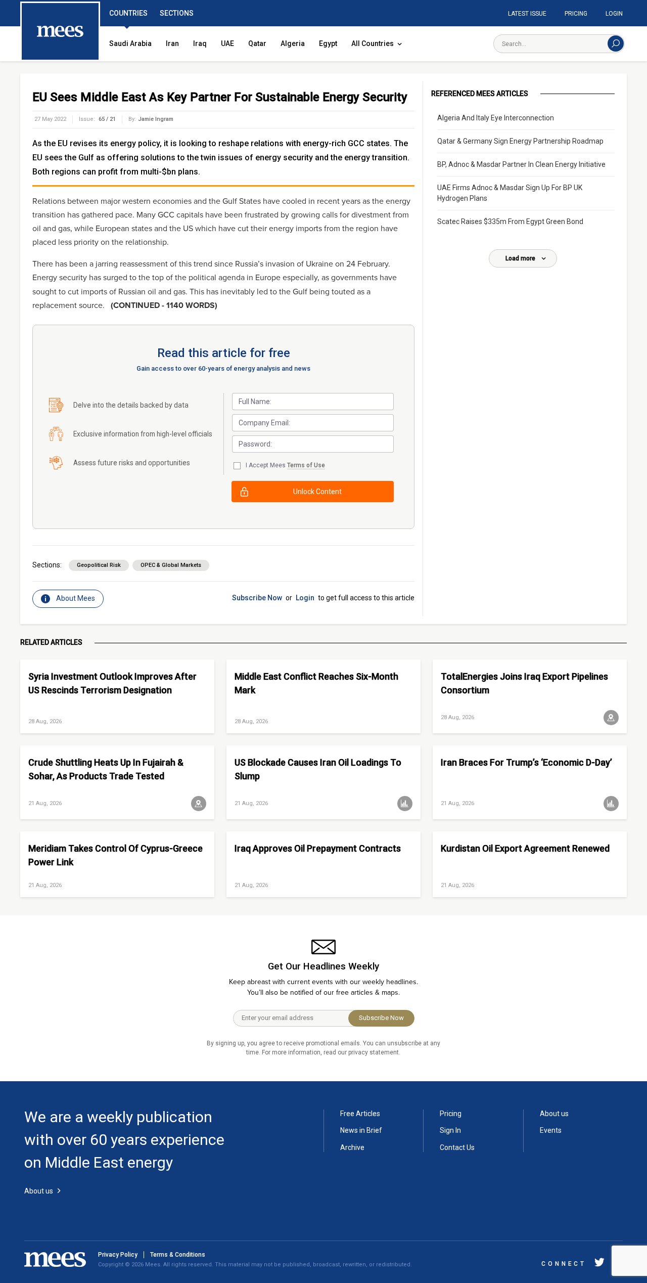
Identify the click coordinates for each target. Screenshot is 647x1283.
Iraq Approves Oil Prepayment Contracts (318, 848)
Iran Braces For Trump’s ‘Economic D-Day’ (526, 762)
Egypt (328, 43)
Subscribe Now (257, 598)
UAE (227, 43)
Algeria (293, 43)
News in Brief (361, 1130)
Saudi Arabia (130, 43)
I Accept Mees (285, 465)
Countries (128, 13)
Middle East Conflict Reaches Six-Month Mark (316, 683)
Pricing (576, 13)
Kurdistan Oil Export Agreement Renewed (525, 848)
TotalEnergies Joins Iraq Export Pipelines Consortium (524, 683)
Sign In (450, 1130)
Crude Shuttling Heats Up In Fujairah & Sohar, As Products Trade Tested (105, 769)
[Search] (616, 43)
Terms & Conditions (177, 1254)
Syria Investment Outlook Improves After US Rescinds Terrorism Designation (112, 683)
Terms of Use (306, 465)
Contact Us (457, 1147)
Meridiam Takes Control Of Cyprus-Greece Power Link (115, 855)
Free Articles (360, 1114)
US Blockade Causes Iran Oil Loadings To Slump (318, 769)
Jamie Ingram (155, 119)
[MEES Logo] (60, 32)
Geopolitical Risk (99, 565)
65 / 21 (107, 119)
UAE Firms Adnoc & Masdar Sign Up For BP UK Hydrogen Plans (509, 193)
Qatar (257, 43)
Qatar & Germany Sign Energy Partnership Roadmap (520, 141)
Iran (172, 43)
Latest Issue (527, 13)
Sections (177, 13)
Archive (352, 1147)
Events (551, 1130)
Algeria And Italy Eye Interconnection (495, 118)
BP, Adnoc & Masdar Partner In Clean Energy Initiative (521, 164)
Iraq (200, 43)
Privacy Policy (117, 1254)
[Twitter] (599, 1264)
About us (554, 1114)
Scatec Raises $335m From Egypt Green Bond (510, 221)
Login (614, 13)
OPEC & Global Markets (171, 565)
